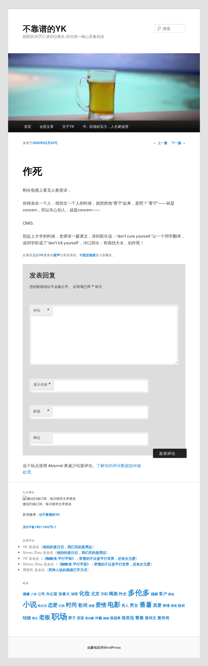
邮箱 (41, 411)
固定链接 (89, 254)
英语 (80, 617)
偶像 (26, 593)
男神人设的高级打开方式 (67, 569)
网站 (36, 437)
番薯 (145, 604)
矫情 (166, 605)
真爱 (157, 605)
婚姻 (154, 593)
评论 (41, 310)
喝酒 (113, 593)
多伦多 (139, 592)
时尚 (71, 604)
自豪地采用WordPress (104, 647)
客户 (163, 594)
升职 (104, 593)
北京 (95, 593)
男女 (134, 605)
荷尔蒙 (89, 618)
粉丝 (181, 605)
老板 (44, 617)
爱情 (101, 604)
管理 (174, 605)
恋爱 (53, 604)
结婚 (27, 617)
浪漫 (92, 605)
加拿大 (64, 593)
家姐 (171, 594)
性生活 (42, 605)
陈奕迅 (128, 617)
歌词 (82, 605)
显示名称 (42, 384)
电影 (114, 604)
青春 (139, 617)
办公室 (51, 593)
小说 (30, 604)
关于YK (68, 126)
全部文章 (47, 126)
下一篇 (178, 142)
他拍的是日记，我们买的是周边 (67, 546)
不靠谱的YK (45, 28)
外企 (123, 593)
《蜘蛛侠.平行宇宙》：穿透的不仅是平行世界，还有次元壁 (89, 558)
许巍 (98, 617)
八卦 (34, 594)
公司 (41, 593)
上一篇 (160, 142)
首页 (27, 126)
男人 (125, 605)
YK (41, 254)
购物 (106, 618)
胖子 (72, 617)
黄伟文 (150, 617)
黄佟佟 (163, 617)
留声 (56, 254)
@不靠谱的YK (49, 514)
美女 (35, 618)
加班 (74, 593)
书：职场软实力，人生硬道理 (105, 126)
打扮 (62, 605)
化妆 (84, 593)
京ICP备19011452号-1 (39, 526)
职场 (59, 616)
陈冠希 (115, 617)
